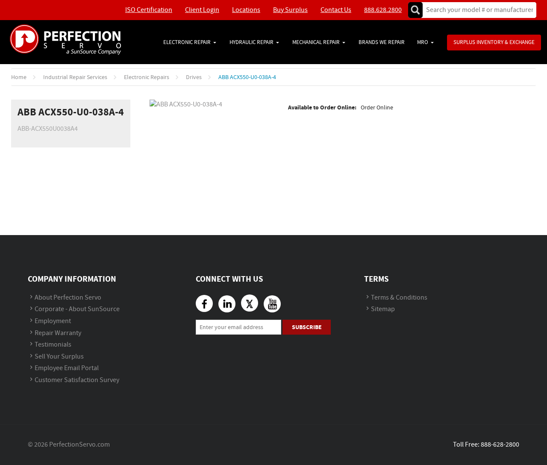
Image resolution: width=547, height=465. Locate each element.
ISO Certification (148, 10)
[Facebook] (204, 303)
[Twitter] (249, 303)
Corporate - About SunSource (77, 309)
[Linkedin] (226, 303)
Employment (53, 321)
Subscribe (307, 327)
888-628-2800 (500, 444)
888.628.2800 (383, 10)
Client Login (202, 10)
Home (18, 77)
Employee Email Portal (67, 368)
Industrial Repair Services (75, 77)
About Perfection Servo (68, 297)
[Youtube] (272, 303)
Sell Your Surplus (59, 356)
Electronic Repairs (146, 77)
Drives (194, 77)
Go (415, 10)
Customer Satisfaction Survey (77, 380)
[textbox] (476, 10)
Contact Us (336, 10)
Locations (246, 10)
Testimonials (53, 344)
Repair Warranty (58, 333)
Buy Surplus (290, 10)
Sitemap (383, 309)
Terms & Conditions (399, 297)
